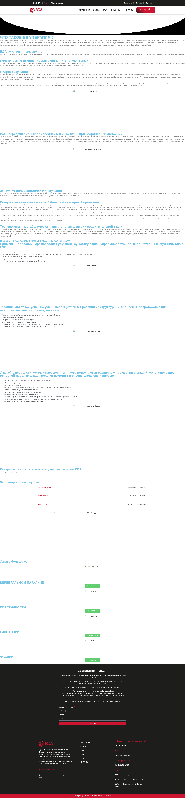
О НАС (113, 10)
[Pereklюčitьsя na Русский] (149, 3)
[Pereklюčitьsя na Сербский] (140, 3)
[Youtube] (51, 784)
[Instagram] (46, 784)
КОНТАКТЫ (129, 10)
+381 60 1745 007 (38, 3)
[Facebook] (41, 784)
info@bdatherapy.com (55, 3)
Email (61, 715)
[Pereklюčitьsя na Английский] (129, 3)
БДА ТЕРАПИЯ (84, 10)
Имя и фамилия (66, 707)
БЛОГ (120, 10)
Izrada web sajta (105, 796)
